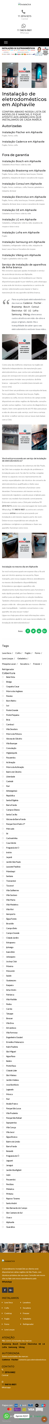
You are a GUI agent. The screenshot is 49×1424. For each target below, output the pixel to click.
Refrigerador (8, 669)
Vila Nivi (9, 909)
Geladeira (22, 658)
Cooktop (8, 1313)
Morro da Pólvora (14, 734)
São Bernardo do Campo (16, 1208)
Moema (9, 966)
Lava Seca (6, 653)
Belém (9, 1061)
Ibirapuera (10, 942)
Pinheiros (10, 1189)
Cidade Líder (11, 1070)
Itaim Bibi (10, 952)
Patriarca (10, 994)
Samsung (17, 314)
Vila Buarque (11, 743)
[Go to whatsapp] (6, 1416)
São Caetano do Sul (14, 1212)
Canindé (9, 781)
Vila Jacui (10, 1132)
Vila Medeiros (12, 904)
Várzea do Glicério (14, 738)
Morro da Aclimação (15, 767)
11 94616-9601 (24, 30)
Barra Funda (11, 805)
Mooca (9, 1094)
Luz (7, 705)
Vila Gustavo (11, 895)
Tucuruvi (10, 885)
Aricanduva (11, 1027)
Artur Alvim (11, 990)
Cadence (27, 303)
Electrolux (17, 310)
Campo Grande (12, 933)
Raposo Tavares (13, 1198)
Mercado (10, 828)
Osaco (9, 1217)
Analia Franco (12, 1103)
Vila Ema (10, 1023)
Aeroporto (10, 914)
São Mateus (11, 1075)
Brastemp (17, 306)
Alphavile (10, 1222)
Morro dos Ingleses (14, 691)
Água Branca (11, 1136)
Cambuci (10, 724)
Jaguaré (9, 1160)
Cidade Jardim (12, 937)
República (10, 795)
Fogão (28, 653)
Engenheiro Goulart (14, 1037)
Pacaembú (10, 1179)
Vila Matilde (11, 999)
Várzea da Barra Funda (15, 819)
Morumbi (10, 971)
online (13, 513)
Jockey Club (11, 961)
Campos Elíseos (13, 809)
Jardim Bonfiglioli (13, 1170)
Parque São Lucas (13, 1108)
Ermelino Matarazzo (15, 1042)
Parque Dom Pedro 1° (15, 824)
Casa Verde (11, 843)
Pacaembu (10, 757)
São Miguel (11, 1051)
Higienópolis (11, 752)
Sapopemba (11, 1122)
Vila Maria (10, 899)
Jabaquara (10, 956)
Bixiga (9, 681)
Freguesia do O (12, 847)
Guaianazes (11, 980)
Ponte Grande (12, 710)
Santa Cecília (11, 814)
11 (8, 1372)
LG (29, 310)
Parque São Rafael (14, 1118)
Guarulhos (10, 1227)
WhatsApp (7, 1281)
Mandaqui (10, 871)
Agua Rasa (10, 1056)
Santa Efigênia (12, 800)
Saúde (8, 975)
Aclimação (10, 762)
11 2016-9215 (24, 16)
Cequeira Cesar (12, 686)
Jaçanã (9, 857)
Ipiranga (9, 947)
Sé (7, 833)
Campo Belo (11, 928)
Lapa (8, 1174)
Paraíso (9, 696)
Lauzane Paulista (13, 866)
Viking (26, 314)
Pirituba (9, 1193)
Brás (8, 719)
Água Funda (11, 918)
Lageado (10, 1089)
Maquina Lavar (9, 663)
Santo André (11, 1203)
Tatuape (9, 1013)
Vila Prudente (12, 1113)
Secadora (24, 663)
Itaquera (9, 985)
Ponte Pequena (12, 715)
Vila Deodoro (12, 729)
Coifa (18, 653)
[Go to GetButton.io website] (6, 1421)
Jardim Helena (12, 1080)
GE (25, 310)
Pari (8, 786)
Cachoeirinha (11, 838)
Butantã (9, 1151)
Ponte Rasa (11, 1065)
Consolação (11, 748)
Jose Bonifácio (12, 1084)
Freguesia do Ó (12, 1155)
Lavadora (26, 1302)
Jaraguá (9, 1165)
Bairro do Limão (13, 1141)
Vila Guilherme (12, 890)
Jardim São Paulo (13, 862)
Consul (35, 306)
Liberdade (10, 776)
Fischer (37, 303)
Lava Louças (7, 658)
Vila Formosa (11, 1032)
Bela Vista (10, 677)
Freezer (36, 663)
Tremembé (11, 880)
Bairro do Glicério (13, 771)
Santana (9, 876)
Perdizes (10, 1184)
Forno (37, 653)
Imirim (9, 852)
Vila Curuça (11, 1127)
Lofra (35, 310)
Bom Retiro (11, 700)
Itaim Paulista (12, 1046)
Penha (8, 1004)
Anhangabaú (11, 790)
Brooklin (10, 923)
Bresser (9, 1018)
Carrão (9, 1008)
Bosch (27, 306)
